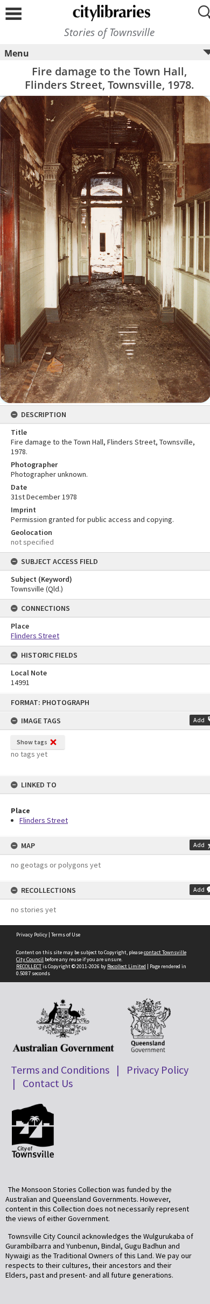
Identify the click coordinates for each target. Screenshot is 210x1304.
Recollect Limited (126, 966)
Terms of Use (65, 934)
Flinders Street (43, 820)
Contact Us (48, 1083)
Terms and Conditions (60, 1069)
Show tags (32, 742)
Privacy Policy (31, 934)
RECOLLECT (28, 966)
